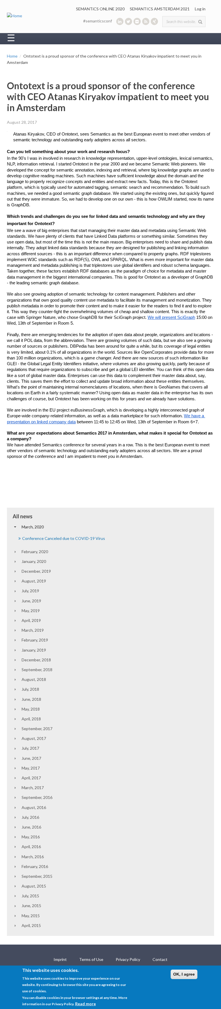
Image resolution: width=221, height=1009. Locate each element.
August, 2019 (34, 580)
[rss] (145, 21)
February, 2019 (35, 639)
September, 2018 (37, 669)
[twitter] (128, 21)
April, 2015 (31, 925)
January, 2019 (34, 650)
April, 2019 (31, 620)
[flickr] (137, 21)
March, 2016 (33, 856)
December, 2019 (36, 571)
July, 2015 (30, 895)
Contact (160, 959)
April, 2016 (31, 846)
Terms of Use (91, 959)
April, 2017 (31, 777)
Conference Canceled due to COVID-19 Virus (63, 538)
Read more (85, 1003)
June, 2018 (31, 699)
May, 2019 (31, 610)
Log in (200, 8)
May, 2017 (31, 768)
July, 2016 (30, 817)
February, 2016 (35, 866)
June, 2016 (31, 827)
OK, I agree (184, 974)
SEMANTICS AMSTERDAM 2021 (160, 8)
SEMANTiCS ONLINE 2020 (100, 8)
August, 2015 (34, 886)
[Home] (14, 15)
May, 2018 (31, 709)
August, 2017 (34, 738)
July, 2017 (30, 748)
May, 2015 (31, 915)
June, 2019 (31, 600)
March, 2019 (33, 630)
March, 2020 (33, 526)
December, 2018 (36, 659)
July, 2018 (30, 689)
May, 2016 (31, 836)
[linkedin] (119, 21)
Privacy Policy (128, 959)
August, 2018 (34, 679)
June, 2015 (31, 905)
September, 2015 (37, 876)
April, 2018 (31, 718)
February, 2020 (35, 551)
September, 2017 (37, 728)
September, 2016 (37, 797)
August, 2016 (34, 807)
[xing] (154, 21)
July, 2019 (30, 590)
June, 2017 (31, 758)
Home (12, 56)
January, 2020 (34, 561)
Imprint (60, 959)
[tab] (110, 527)
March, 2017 (33, 787)
